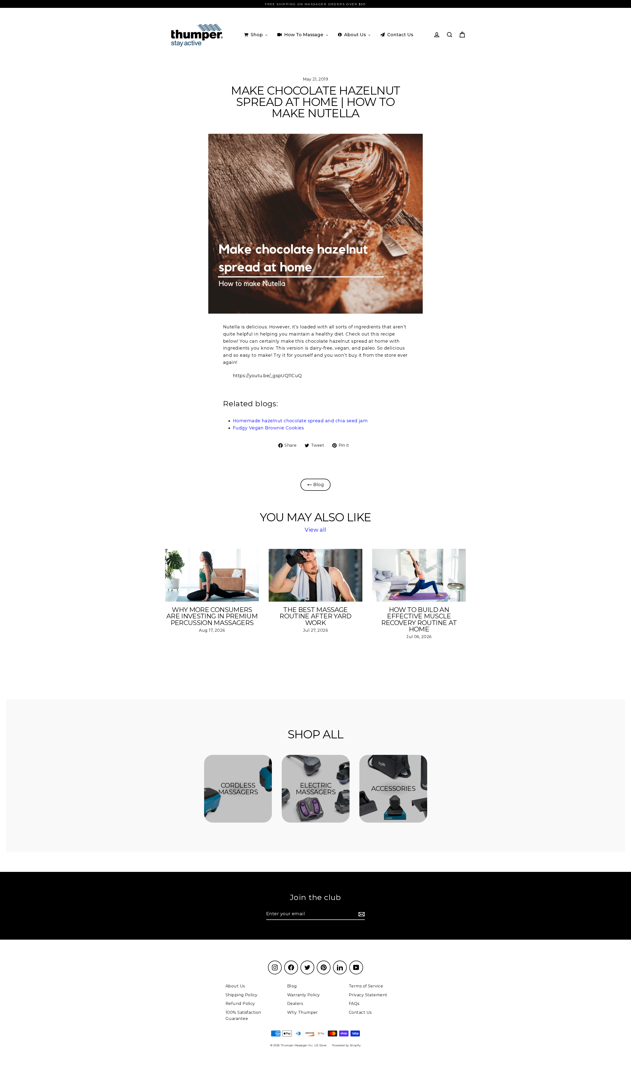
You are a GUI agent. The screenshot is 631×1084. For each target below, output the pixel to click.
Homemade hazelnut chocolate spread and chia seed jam (300, 420)
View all (315, 529)
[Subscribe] (361, 914)
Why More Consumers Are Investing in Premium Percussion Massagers (212, 616)
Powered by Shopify (346, 1045)
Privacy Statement (368, 995)
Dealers (295, 1003)
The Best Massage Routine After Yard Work (315, 616)
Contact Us (360, 1012)
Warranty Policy (303, 995)
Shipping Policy (242, 995)
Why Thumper (302, 1012)
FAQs (354, 1003)
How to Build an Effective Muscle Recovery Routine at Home (419, 619)
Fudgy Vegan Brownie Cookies (268, 428)
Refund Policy (240, 1003)
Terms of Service (366, 986)
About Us (235, 986)
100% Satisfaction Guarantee (243, 1015)
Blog (318, 484)
